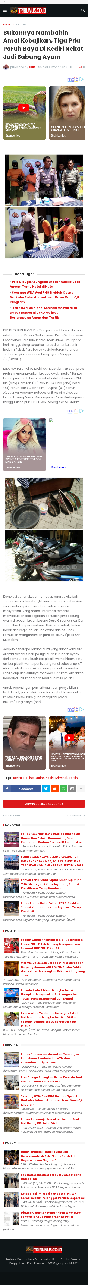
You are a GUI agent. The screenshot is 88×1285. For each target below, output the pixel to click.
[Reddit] (55, 788)
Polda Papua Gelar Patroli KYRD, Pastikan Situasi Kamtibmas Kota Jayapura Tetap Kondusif (51, 907)
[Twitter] (46, 788)
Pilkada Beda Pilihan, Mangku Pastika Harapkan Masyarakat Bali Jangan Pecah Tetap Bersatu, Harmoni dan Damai (51, 994)
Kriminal (61, 777)
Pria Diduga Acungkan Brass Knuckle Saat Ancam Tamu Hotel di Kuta (45, 284)
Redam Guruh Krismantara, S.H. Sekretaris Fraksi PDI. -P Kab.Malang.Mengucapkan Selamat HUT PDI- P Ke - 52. (52, 944)
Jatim (39, 777)
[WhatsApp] (63, 788)
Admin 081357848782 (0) (44, 804)
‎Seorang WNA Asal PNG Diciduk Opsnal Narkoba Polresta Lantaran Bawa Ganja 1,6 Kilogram (44, 297)
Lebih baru (12, 815)
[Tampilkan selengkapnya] (81, 788)
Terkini (73, 777)
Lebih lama (75, 815)
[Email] (72, 788)
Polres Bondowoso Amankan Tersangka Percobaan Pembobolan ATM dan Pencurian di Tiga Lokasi (50, 1058)
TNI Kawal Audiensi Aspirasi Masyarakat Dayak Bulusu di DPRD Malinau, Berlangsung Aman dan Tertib (43, 313)
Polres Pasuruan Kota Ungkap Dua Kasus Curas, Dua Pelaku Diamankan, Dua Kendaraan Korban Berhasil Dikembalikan (52, 838)
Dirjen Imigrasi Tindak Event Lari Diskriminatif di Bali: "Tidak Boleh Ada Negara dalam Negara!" (48, 1156)
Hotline (28, 777)
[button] (5, 10)
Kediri (50, 777)
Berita (22, 24)
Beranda (9, 24)
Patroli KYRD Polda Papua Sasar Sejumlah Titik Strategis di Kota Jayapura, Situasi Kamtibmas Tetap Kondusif (51, 884)
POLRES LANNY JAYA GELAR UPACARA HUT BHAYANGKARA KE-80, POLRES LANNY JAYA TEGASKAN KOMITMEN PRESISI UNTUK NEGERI (52, 861)
